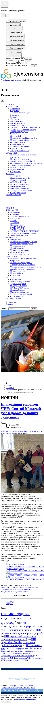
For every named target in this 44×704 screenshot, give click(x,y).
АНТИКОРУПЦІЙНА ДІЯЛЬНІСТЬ (25, 127)
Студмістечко (15, 172)
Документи (14, 119)
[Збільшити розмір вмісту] (30, 58)
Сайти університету (18, 193)
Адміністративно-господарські (22, 165)
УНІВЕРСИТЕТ (12, 134)
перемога (38, 658)
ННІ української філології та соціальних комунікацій (18, 638)
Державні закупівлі (18, 180)
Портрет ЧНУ (15, 136)
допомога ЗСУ (7, 658)
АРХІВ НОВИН (22, 669)
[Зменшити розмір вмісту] (26, 58)
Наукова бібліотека (17, 170)
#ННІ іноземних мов (9, 431)
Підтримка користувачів (20, 178)
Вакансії (13, 117)
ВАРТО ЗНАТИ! (17, 125)
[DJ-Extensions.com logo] (22, 78)
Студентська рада (17, 149)
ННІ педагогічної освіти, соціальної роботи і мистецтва (18, 642)
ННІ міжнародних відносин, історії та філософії (16, 618)
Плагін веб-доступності (11, 80)
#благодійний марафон (27, 431)
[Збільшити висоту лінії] (26, 63)
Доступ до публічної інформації (23, 130)
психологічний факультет (12, 653)
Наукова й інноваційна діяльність (23, 138)
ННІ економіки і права (18, 629)
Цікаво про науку (17, 121)
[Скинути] (3, 15)
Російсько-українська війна (21, 648)
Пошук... (4, 309)
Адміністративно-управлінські (22, 161)
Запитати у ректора (13, 195)
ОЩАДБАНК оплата (18, 182)
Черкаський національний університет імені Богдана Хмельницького (18, 687)
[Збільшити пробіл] (35, 65)
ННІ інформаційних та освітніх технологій (17, 654)
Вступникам (15, 109)
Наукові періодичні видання (21, 140)
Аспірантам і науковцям (20, 113)
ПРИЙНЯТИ (6, 702)
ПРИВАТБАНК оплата (19, 184)
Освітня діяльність (17, 142)
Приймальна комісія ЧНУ (14, 660)
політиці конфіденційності (25, 699)
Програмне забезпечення (20, 188)
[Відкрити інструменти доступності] (4, 4)
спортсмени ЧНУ (24, 658)
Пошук (34, 309)
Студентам (14, 111)
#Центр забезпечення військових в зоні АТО (22, 432)
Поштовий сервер (17, 186)
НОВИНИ (10, 104)
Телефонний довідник (19, 132)
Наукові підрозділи (17, 167)
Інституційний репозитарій (21, 191)
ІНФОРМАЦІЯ (12, 106)
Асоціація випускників (19, 151)
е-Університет (15, 176)
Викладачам (15, 115)
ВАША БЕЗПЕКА (17, 123)
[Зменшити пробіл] (32, 65)
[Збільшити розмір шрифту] (29, 61)
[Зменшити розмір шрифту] (26, 61)
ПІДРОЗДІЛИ (11, 153)
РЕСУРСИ (10, 174)
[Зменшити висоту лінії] (22, 63)
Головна (9, 386)
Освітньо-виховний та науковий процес (26, 163)
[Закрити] (7, 15)
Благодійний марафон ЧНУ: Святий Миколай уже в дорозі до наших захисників (21, 410)
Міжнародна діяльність (19, 146)
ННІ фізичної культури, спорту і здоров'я (22, 631)
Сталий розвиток (17, 144)
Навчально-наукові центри (21, 159)
